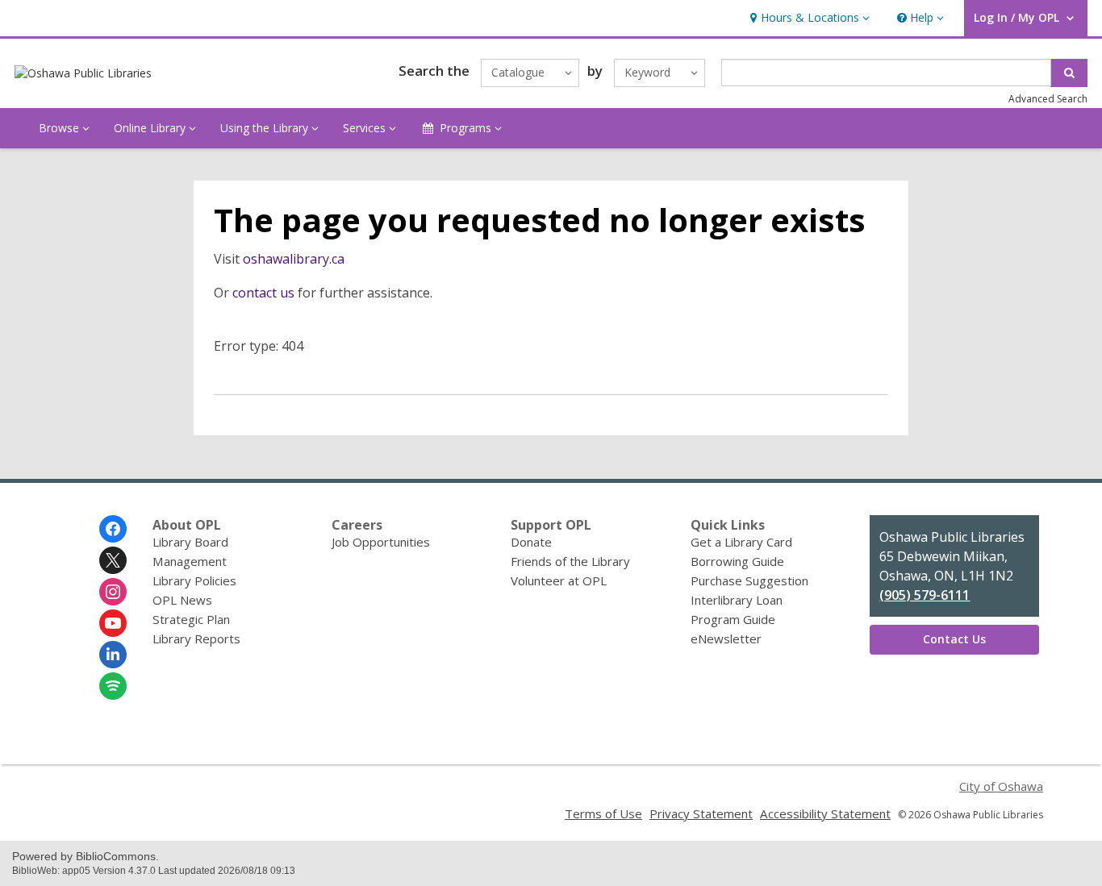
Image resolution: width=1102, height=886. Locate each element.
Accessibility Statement (825, 813)
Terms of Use (603, 813)
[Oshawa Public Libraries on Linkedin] (113, 654)
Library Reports (196, 638)
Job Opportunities (381, 542)
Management (189, 561)
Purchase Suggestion (749, 580)
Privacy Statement (701, 813)
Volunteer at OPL (559, 580)
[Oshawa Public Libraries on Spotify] (113, 686)
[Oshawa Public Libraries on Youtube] (113, 623)
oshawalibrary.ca (293, 259)
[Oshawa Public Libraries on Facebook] (113, 529)
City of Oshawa (1001, 786)
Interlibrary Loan (737, 600)
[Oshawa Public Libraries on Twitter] (113, 560)
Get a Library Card (741, 542)
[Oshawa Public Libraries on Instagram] (113, 591)
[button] (808, 18)
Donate (531, 542)
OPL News (182, 600)
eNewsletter (726, 638)
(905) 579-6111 (924, 595)
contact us (263, 293)
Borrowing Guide (737, 561)
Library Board (190, 542)
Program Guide (733, 619)
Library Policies (194, 580)
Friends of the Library (570, 561)
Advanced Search (1047, 99)
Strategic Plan (191, 619)
